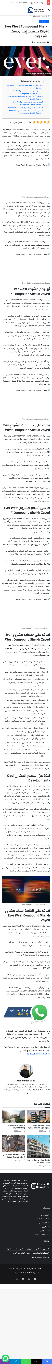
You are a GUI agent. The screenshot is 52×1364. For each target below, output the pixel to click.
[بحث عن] (49, 11)
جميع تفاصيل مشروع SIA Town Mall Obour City (28, 3)
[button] (5, 1333)
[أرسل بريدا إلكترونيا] (32, 42)
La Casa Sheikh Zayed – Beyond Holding (16, 1127)
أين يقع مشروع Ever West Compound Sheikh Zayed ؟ (23, 86)
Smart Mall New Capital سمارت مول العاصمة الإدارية (39, 1127)
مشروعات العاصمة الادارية (21, 1253)
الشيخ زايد (36, 16)
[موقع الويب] (27, 1093)
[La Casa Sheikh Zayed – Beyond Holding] (13, 1116)
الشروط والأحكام (33, 1272)
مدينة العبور (44, 1231)
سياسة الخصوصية (19, 1272)
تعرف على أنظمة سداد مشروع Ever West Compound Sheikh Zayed (25, 111)
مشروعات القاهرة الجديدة (40, 1257)
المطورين (45, 1227)
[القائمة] (3, 11)
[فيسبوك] (24, 1093)
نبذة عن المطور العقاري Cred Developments (24, 108)
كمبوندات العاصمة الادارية (15, 1249)
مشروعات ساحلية (42, 1234)
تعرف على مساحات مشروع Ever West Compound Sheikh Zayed (26, 92)
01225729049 (43, 1054)
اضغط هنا (31, 1054)
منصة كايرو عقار (20, 1268)
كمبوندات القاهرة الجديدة (41, 1253)
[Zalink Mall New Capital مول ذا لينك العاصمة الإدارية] (13, 1143)
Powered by (26, 1338)
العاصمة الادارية (43, 1219)
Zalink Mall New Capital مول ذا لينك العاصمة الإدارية (14, 1156)
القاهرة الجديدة (43, 1223)
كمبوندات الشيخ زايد (33, 1249)
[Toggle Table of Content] (44, 82)
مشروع (47, 645)
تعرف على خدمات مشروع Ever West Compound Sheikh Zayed (27, 103)
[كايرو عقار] (35, 10)
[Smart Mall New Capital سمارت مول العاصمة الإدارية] (38, 1116)
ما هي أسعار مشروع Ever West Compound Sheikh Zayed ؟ (24, 97)
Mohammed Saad (40, 42)
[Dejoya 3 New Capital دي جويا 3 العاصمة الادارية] (38, 1146)
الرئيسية (45, 16)
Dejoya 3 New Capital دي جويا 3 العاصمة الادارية (38, 1161)
